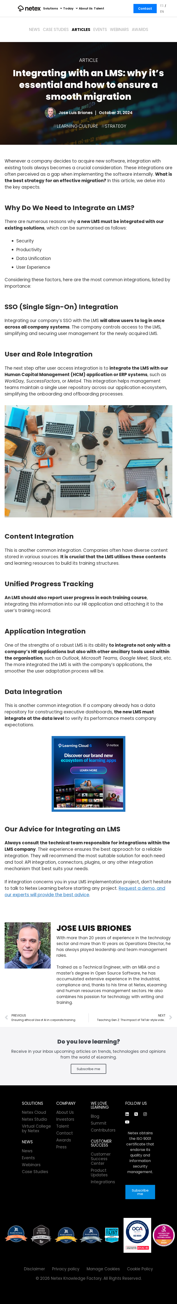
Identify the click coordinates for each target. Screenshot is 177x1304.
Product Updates (99, 1172)
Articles (81, 29)
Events (100, 29)
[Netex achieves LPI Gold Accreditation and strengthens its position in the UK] (164, 1235)
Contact (145, 8)
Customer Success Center (101, 1159)
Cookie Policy (140, 1269)
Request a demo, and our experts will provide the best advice (85, 891)
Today (68, 8)
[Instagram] (145, 1114)
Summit (98, 1123)
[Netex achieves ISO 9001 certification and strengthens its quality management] (137, 1235)
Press (61, 1147)
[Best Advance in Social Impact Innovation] (41, 1235)
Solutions (50, 8)
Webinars (119, 29)
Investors (65, 1119)
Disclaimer (34, 1269)
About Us (85, 8)
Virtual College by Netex (36, 1128)
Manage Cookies (103, 1269)
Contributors (103, 1130)
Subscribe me (88, 1068)
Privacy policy (66, 1269)
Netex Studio (34, 1119)
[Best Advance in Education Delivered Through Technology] (66, 1235)
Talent (99, 8)
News (34, 29)
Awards (140, 29)
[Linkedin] (127, 1114)
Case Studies (56, 29)
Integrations (103, 1182)
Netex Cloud (34, 1112)
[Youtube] (127, 1122)
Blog (95, 1116)
